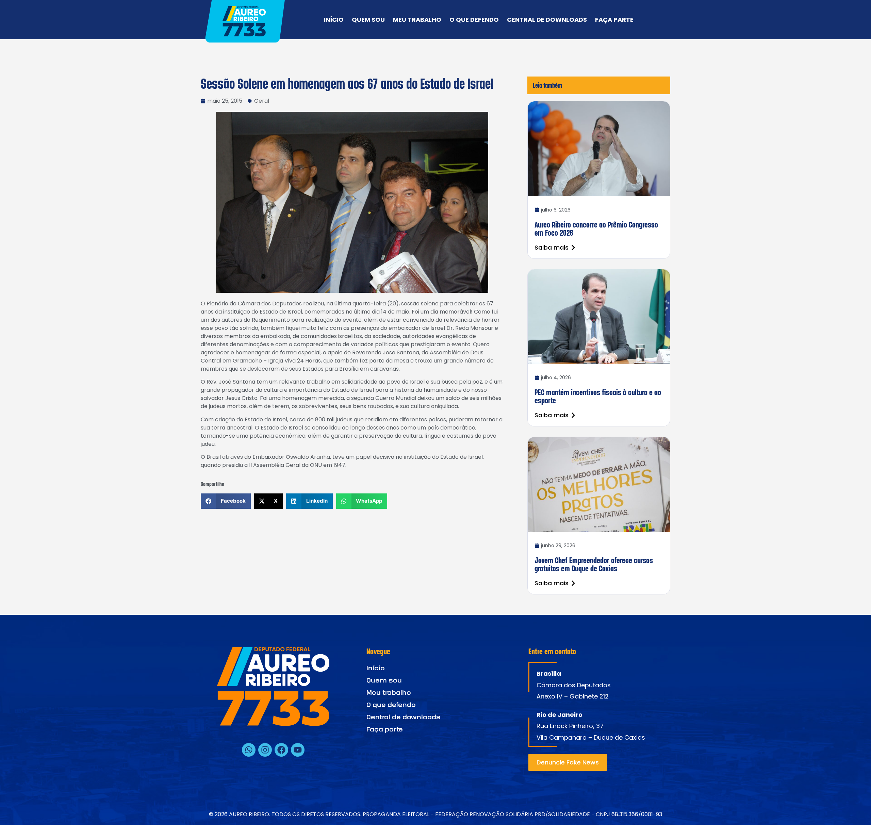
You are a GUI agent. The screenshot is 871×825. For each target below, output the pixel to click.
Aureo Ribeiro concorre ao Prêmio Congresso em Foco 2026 (596, 228)
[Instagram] (265, 750)
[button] (226, 501)
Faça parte (614, 19)
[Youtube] (298, 750)
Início (334, 19)
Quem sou (368, 19)
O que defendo (474, 19)
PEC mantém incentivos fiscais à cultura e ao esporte (598, 396)
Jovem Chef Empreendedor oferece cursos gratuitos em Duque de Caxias (594, 564)
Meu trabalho (417, 19)
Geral (261, 101)
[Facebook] (281, 750)
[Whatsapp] (249, 750)
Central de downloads (547, 19)
